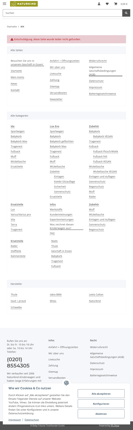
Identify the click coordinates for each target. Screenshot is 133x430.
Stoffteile (16, 251)
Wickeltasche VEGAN (105, 171)
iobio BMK (56, 294)
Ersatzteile (17, 166)
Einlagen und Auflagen (102, 176)
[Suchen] (126, 13)
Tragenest (16, 146)
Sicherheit (60, 186)
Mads (54, 241)
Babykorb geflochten (62, 141)
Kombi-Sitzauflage (64, 181)
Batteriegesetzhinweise (102, 93)
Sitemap (54, 86)
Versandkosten (58, 92)
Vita (13, 219)
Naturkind (95, 300)
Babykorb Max (19, 141)
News (14, 83)
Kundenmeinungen (61, 214)
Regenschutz (96, 186)
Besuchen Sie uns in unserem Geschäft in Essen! (27, 62)
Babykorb (16, 136)
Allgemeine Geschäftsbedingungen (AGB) (102, 70)
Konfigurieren (101, 403)
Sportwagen (18, 131)
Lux (13, 209)
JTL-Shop (115, 425)
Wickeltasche (18, 161)
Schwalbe (16, 307)
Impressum (14, 419)
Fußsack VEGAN (102, 161)
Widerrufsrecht (98, 60)
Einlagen (59, 176)
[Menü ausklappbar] (4, 2)
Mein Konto (17, 77)
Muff (13, 156)
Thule (54, 246)
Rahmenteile (18, 256)
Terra (14, 224)
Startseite (16, 70)
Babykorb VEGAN (103, 136)
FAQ (52, 233)
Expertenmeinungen (62, 219)
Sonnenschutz (62, 191)
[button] (99, 3)
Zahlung (54, 80)
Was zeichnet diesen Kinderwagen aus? (62, 226)
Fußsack (15, 151)
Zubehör (55, 171)
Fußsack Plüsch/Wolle (105, 151)
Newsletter (56, 99)
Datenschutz (32, 419)
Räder (92, 196)
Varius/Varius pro (21, 214)
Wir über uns (57, 67)
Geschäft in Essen (61, 251)
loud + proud (18, 300)
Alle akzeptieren (101, 393)
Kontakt (15, 90)
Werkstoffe (56, 209)
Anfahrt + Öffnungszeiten (64, 60)
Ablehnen (101, 413)
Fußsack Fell (100, 156)
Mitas (53, 300)
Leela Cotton (96, 294)
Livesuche (55, 73)
